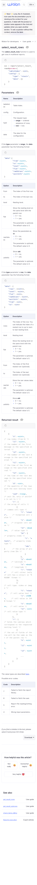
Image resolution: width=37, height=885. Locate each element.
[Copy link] (27, 47)
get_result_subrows (10, 806)
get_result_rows (9, 799)
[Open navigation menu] (4, 5)
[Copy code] (5, 60)
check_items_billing (10, 813)
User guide (27, 41)
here (27, 674)
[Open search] (24, 5)
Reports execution (10, 820)
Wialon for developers (10, 41)
